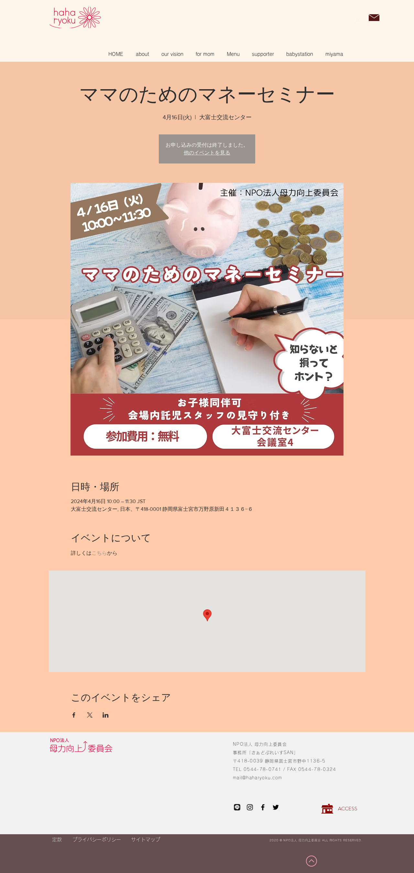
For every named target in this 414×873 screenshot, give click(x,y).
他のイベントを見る (207, 152)
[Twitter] (276, 807)
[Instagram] (250, 807)
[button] (357, 18)
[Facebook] (263, 807)
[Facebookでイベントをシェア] (74, 715)
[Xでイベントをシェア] (90, 715)
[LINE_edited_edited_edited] (237, 807)
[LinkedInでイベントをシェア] (106, 715)
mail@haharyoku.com (257, 778)
